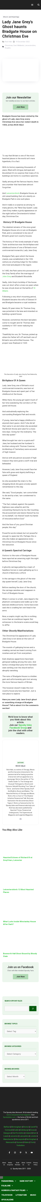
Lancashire (24, 1136)
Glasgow (7, 1133)
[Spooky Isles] (15, 5)
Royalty (7, 48)
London (33, 1136)
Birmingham (16, 1127)
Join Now (20, 107)
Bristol (26, 1127)
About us (4, 1164)
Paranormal (7, 1181)
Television (6, 1195)
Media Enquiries (10, 1164)
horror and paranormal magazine (19, 1115)
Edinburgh (24, 1130)
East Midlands (19, 45)
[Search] (32, 1008)
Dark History (26, 1181)
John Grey (6, 276)
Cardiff (33, 1127)
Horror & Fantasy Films (13, 1190)
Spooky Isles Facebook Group (21, 726)
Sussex (19, 1142)
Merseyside (20, 1139)
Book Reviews (17, 1164)
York (32, 1142)
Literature (21, 1195)
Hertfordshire (18, 1133)
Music (33, 1195)
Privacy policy (35, 1164)
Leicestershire (30, 45)
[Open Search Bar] (38, 5)
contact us (28, 1164)
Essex (32, 1130)
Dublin (16, 1130)
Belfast (7, 1127)
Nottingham (31, 1139)
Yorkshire (20, 1145)
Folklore (6, 1186)
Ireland (28, 1133)
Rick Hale (8, 42)
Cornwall (8, 1130)
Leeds (6, 1136)
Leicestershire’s (13, 193)
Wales (26, 1142)
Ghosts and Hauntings (11, 17)
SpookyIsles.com (9, 1117)
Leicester (14, 1136)
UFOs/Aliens (7, 1200)
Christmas (9, 45)
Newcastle (10, 1142)
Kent (35, 1133)
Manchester (8, 1139)
